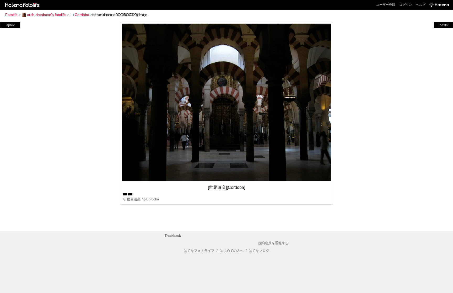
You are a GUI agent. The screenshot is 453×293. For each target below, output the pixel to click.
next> (444, 25)
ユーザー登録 (385, 5)
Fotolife (11, 15)
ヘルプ (420, 5)
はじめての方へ (232, 251)
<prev (10, 25)
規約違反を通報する (273, 243)
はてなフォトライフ (199, 251)
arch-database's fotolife (46, 15)
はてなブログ (259, 251)
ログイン (405, 5)
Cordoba (82, 15)
